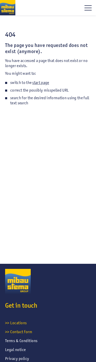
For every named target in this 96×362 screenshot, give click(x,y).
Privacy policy (17, 358)
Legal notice (15, 349)
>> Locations (16, 322)
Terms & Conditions (21, 340)
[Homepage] (7, 7)
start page (40, 82)
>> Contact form (18, 331)
